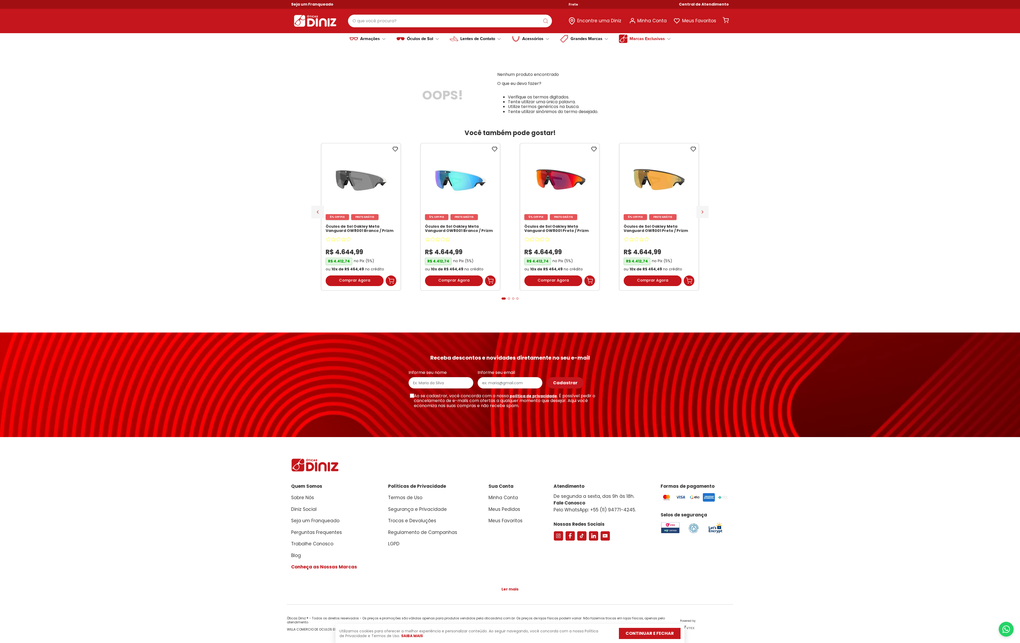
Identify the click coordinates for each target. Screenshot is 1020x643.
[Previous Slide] (317, 212)
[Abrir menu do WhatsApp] (1006, 629)
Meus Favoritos (699, 21)
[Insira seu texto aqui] (715, 533)
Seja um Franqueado (312, 4)
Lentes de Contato (477, 39)
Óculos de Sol (420, 39)
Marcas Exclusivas (647, 39)
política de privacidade (533, 396)
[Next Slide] (702, 212)
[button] (704, 4)
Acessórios (532, 39)
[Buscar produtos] (547, 21)
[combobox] (450, 21)
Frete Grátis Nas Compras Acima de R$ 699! (588, 4)
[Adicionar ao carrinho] (391, 280)
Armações (370, 39)
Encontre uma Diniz (599, 21)
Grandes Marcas (586, 39)
